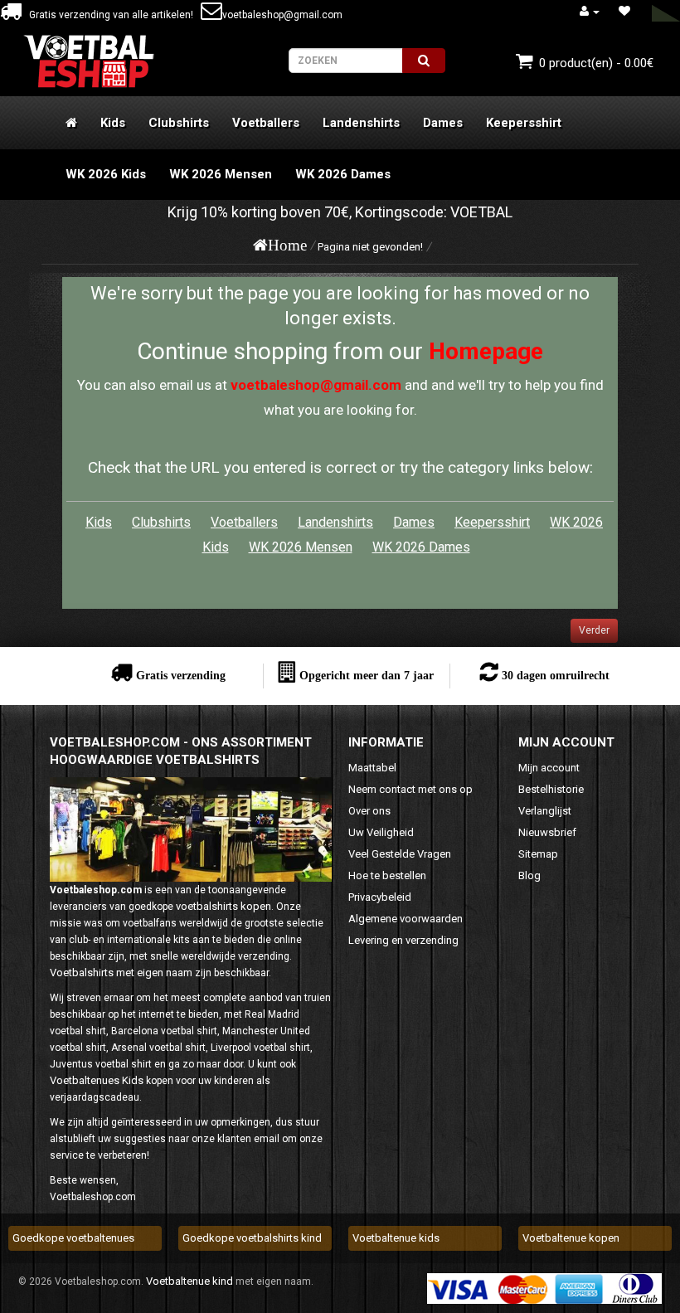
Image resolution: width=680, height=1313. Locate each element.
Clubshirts (178, 122)
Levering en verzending (403, 940)
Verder (594, 630)
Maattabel (372, 767)
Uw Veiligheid (381, 832)
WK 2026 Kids (106, 174)
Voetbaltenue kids (396, 1238)
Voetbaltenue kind (189, 1281)
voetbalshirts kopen (223, 906)
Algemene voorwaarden (405, 918)
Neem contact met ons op (410, 789)
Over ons (369, 811)
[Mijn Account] (590, 11)
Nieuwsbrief (547, 832)
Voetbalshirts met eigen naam (121, 972)
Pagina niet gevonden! (370, 247)
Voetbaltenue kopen (570, 1238)
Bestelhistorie (551, 789)
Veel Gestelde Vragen (399, 854)
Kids (112, 122)
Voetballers (265, 122)
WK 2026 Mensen (220, 174)
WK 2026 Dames (343, 174)
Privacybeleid (379, 897)
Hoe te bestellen (387, 875)
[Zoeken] (423, 60)
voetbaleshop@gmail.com (282, 15)
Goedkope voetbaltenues (73, 1238)
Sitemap (538, 854)
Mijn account (549, 767)
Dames (443, 122)
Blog (529, 875)
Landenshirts (361, 122)
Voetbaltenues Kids (96, 1080)
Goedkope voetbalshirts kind (252, 1238)
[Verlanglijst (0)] (624, 11)
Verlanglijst (544, 811)
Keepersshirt (523, 122)
